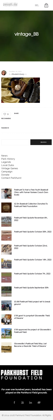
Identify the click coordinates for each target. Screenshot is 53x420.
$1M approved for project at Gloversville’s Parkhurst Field (32, 330)
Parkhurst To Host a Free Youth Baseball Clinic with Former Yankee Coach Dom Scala (31, 192)
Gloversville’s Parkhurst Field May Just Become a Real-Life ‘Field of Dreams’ (30, 344)
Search (44, 142)
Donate (5, 174)
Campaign (6, 171)
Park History (8, 159)
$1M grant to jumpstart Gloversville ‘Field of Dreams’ (32, 316)
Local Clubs (7, 165)
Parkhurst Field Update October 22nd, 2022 (30, 246)
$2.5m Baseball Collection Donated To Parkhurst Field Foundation (31, 204)
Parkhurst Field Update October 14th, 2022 (32, 259)
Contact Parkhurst (11, 178)
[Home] (10, 5)
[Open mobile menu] (37, 5)
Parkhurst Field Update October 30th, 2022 (32, 231)
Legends (6, 162)
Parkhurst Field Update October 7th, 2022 (32, 273)
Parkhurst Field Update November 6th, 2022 (31, 218)
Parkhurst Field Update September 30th (31, 287)
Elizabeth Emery (18, 74)
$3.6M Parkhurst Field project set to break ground (32, 302)
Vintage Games (9, 168)
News (4, 155)
